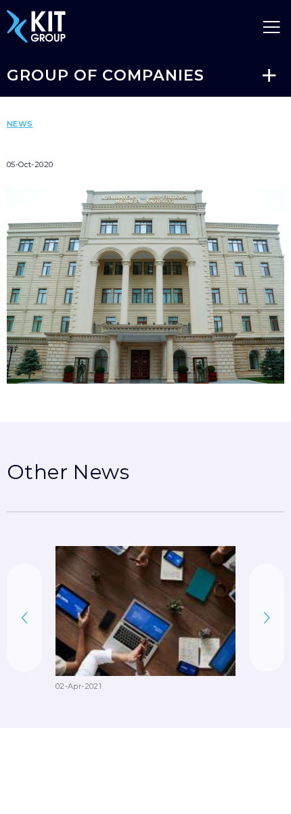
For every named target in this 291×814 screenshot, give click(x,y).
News (20, 124)
